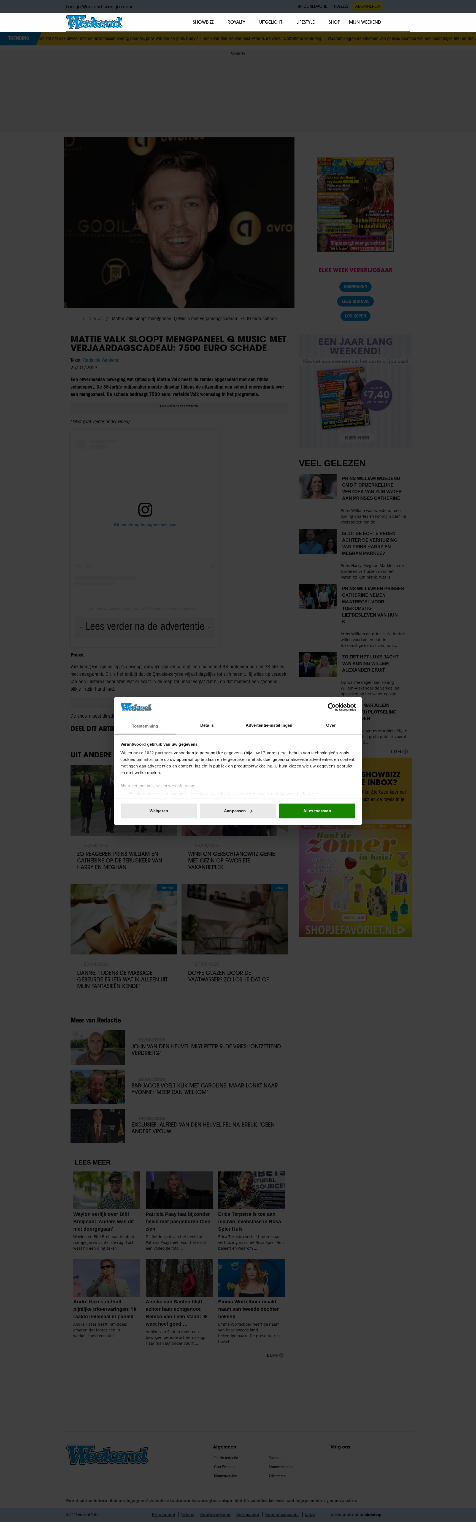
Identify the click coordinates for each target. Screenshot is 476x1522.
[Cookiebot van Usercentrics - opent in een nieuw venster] (332, 707)
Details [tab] (207, 725)
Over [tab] (331, 725)
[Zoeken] (405, 22)
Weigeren (159, 811)
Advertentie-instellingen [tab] (269, 725)
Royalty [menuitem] (236, 22)
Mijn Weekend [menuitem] (365, 22)
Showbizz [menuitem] (203, 22)
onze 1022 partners (152, 752)
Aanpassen (235, 811)
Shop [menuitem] (334, 22)
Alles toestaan (317, 811)
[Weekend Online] (94, 22)
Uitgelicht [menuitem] (270, 22)
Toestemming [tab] (145, 726)
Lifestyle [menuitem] (305, 22)
